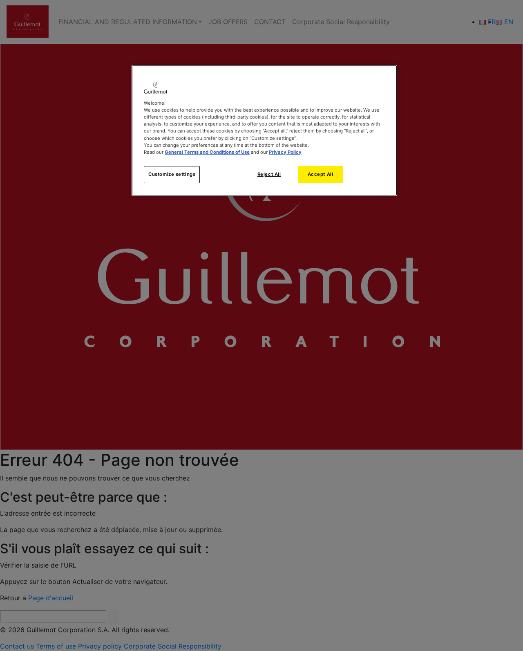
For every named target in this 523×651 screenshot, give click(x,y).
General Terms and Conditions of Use (207, 152)
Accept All (320, 174)
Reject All (269, 174)
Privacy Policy (285, 152)
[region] (264, 130)
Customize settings (171, 174)
